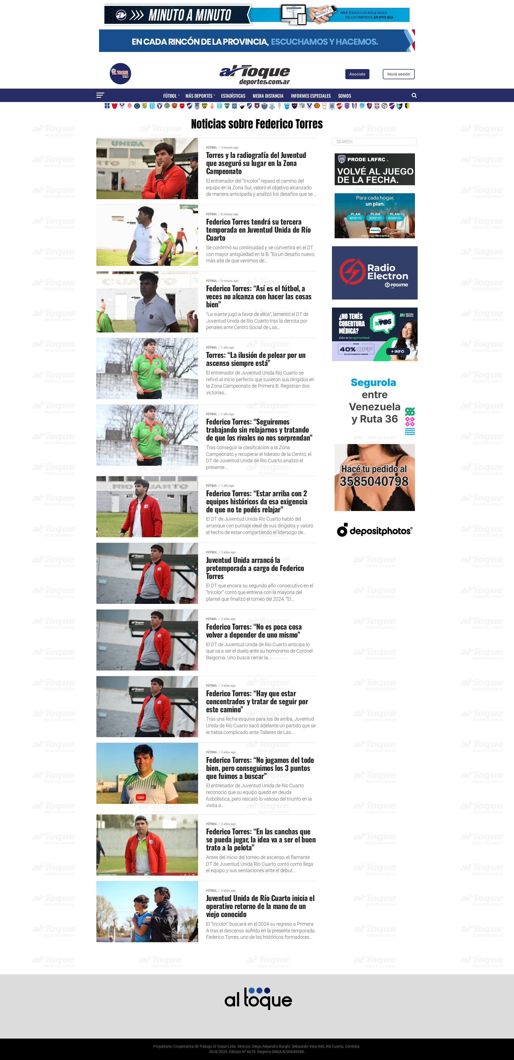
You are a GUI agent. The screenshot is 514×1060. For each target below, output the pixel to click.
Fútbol (170, 95)
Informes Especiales (311, 95)
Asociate (357, 74)
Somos (344, 95)
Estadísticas (233, 95)
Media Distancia (268, 95)
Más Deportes (199, 95)
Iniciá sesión (398, 74)
